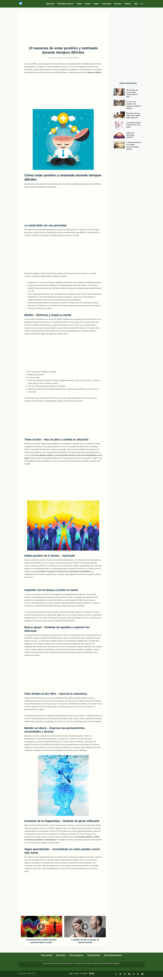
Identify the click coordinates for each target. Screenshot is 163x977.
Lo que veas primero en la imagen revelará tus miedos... (133, 105)
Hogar (96, 4)
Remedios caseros (66, 4)
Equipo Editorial (72, 58)
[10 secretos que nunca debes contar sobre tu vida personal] (120, 92)
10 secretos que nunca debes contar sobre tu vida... (132, 93)
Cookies (76, 973)
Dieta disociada (93, 955)
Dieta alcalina (46, 955)
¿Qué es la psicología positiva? (130, 135)
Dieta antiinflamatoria (113, 955)
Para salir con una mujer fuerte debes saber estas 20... (133, 115)
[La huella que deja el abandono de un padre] (120, 125)
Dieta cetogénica (76, 955)
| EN (135, 4)
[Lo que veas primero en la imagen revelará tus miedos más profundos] (120, 103)
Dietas (87, 4)
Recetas (117, 4)
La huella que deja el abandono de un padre (133, 125)
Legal (71, 973)
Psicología (106, 4)
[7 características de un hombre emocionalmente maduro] (120, 144)
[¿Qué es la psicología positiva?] (120, 134)
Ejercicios (50, 4)
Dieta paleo (61, 955)
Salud (79, 4)
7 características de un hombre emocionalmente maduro (133, 145)
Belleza (128, 4)
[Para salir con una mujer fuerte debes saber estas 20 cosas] (120, 115)
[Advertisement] (63, 27)
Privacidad (83, 973)
